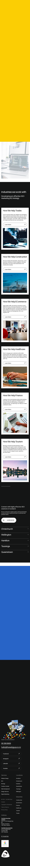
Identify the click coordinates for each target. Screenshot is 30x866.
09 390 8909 (6, 743)
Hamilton (18, 783)
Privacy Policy (4, 809)
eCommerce (19, 802)
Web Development (5, 789)
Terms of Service (5, 807)
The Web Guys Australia (6, 828)
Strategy (3, 783)
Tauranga (18, 789)
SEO (2, 781)
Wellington (18, 791)
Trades (17, 813)
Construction (19, 800)
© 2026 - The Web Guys (6, 799)
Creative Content (5, 786)
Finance (18, 805)
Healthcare (18, 808)
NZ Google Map (4, 836)
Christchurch (19, 781)
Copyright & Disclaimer (6, 804)
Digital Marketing (5, 794)
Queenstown (19, 786)
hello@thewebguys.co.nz (11, 747)
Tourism (18, 810)
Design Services (5, 791)
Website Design (4, 778)
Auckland (18, 778)
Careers (3, 802)
